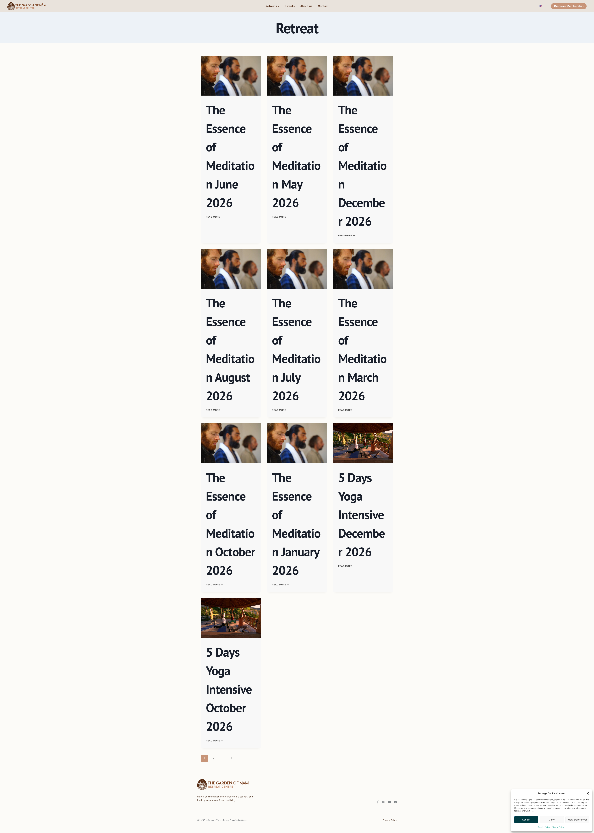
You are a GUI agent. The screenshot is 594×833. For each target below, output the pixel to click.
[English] (542, 6)
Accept (526, 819)
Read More (214, 217)
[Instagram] (383, 802)
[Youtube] (389, 802)
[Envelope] (395, 802)
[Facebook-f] (377, 802)
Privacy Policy (557, 827)
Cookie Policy (544, 827)
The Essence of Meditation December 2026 (362, 165)
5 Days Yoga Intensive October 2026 (229, 689)
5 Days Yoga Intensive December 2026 (361, 514)
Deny (552, 819)
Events (290, 6)
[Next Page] (231, 758)
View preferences (577, 819)
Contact (323, 6)
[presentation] (231, 76)
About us (306, 6)
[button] (587, 793)
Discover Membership (568, 6)
